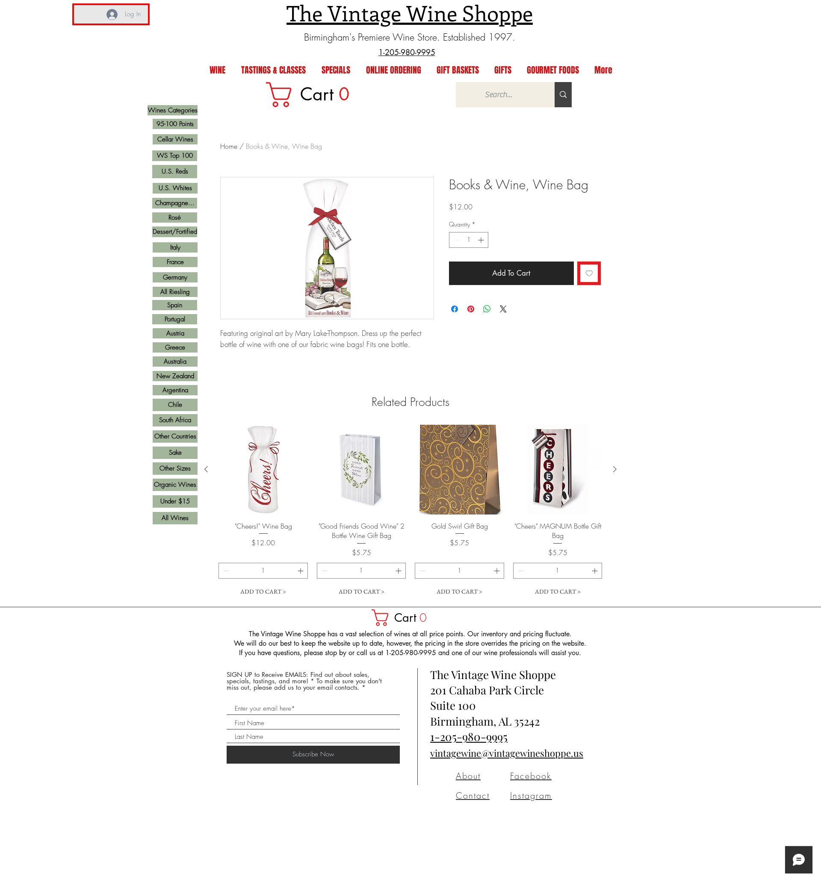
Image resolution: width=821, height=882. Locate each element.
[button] (403, 617)
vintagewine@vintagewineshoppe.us (506, 753)
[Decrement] (455, 239)
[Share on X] (503, 309)
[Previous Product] (206, 469)
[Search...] (563, 94)
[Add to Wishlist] (589, 273)
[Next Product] (615, 469)
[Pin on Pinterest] (471, 309)
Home (228, 146)
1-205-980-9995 (469, 736)
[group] (410, 512)
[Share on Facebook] (454, 309)
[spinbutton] (468, 239)
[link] (313, 94)
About (468, 776)
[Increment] (481, 239)
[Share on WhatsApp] (487, 309)
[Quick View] (263, 469)
